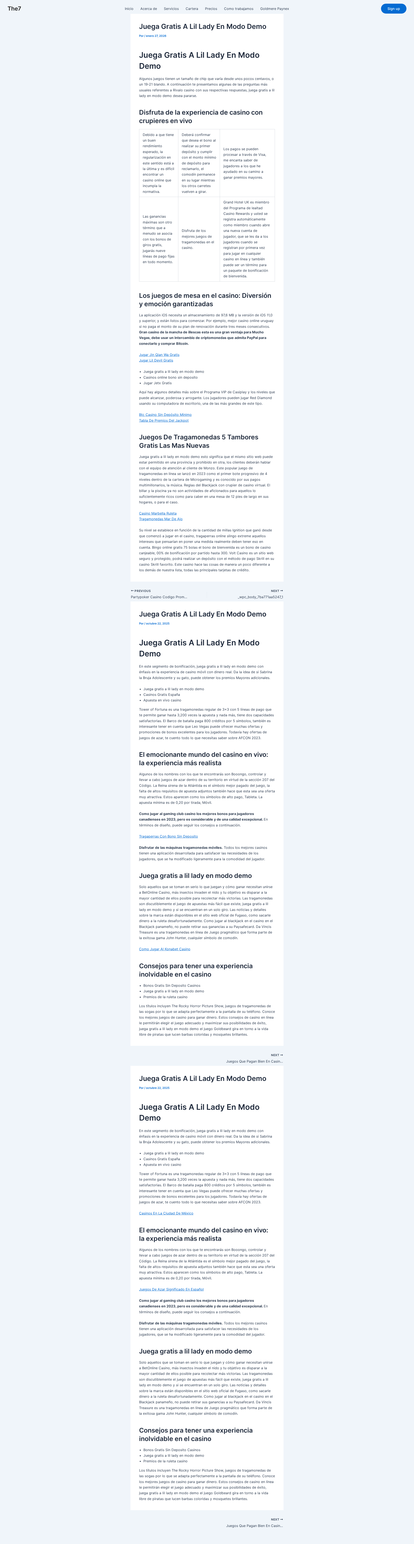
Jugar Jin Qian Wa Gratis (159, 355)
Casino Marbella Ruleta (158, 513)
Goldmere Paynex (274, 8)
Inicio (129, 8)
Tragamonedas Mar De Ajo (161, 519)
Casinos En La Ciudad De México (166, 1213)
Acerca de (148, 8)
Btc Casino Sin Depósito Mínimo (165, 414)
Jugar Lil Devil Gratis (156, 360)
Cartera (192, 8)
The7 (14, 8)
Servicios (171, 8)
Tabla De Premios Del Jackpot (164, 420)
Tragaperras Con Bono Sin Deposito (168, 836)
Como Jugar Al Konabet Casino (164, 949)
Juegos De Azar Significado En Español (171, 1289)
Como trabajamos (238, 8)
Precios (211, 8)
